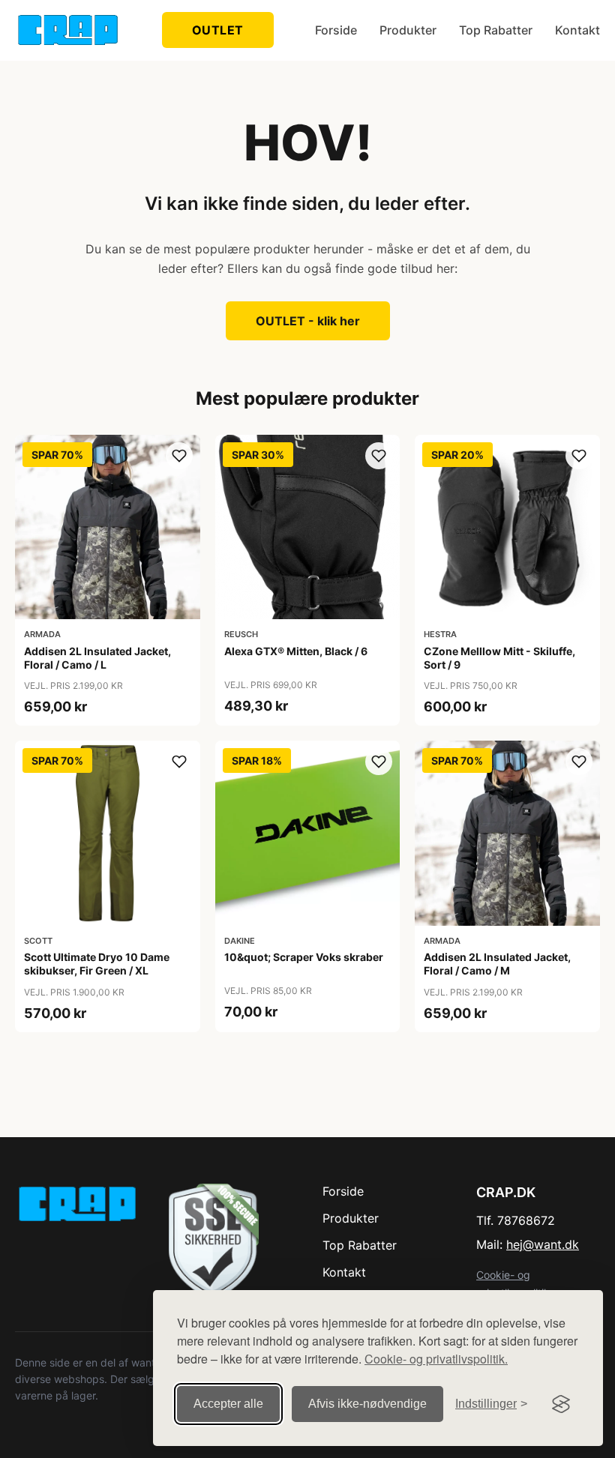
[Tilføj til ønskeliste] (179, 455)
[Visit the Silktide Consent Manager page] (561, 1404)
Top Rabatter (495, 29)
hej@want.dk (542, 1244)
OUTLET (218, 29)
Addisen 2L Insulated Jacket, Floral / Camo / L (97, 658)
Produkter (408, 29)
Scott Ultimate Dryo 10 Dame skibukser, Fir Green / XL (97, 964)
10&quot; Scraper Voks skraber (303, 957)
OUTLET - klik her (308, 320)
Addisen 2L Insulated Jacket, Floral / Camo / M (497, 964)
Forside (336, 29)
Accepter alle (228, 1403)
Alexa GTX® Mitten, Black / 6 (296, 651)
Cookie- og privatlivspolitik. (436, 1358)
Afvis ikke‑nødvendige (367, 1403)
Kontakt (577, 29)
